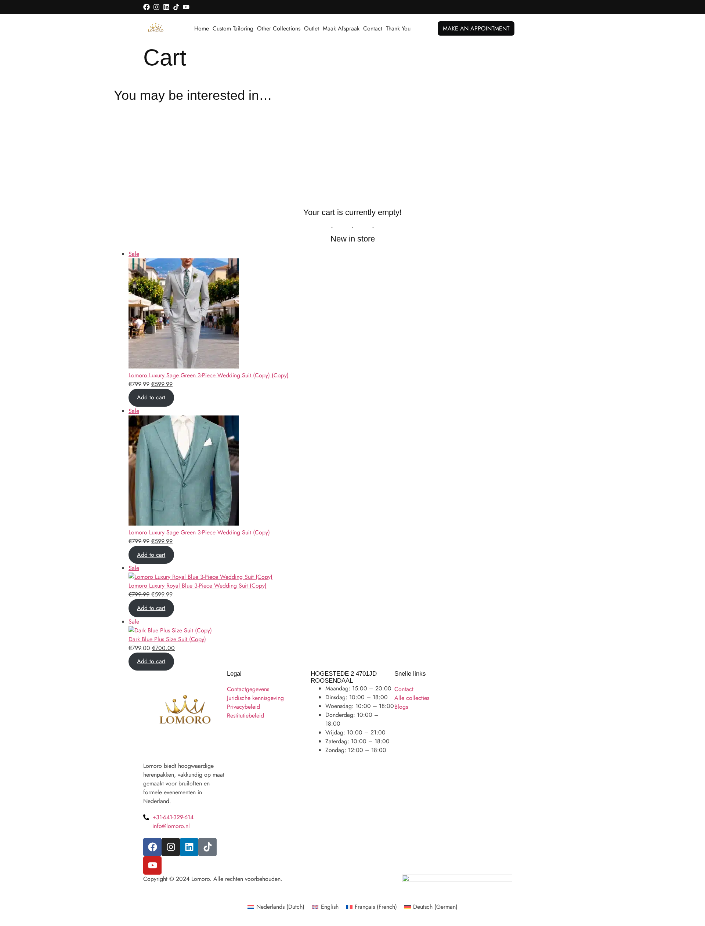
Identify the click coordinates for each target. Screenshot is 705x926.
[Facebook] (146, 7)
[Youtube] (186, 7)
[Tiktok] (176, 7)
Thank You (398, 28)
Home (201, 28)
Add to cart (151, 397)
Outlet (311, 28)
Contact (372, 28)
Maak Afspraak (341, 28)
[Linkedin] (166, 7)
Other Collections (278, 28)
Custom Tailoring (233, 28)
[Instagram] (156, 7)
